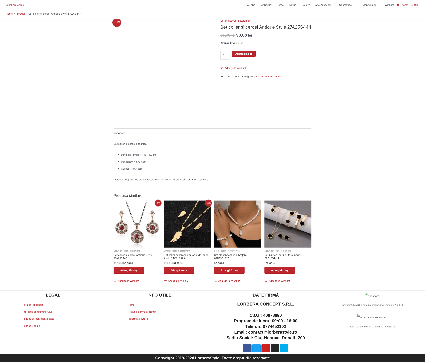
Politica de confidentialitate (38, 318)
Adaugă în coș (243, 53)
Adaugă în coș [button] (128, 270)
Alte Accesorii (323, 4)
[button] (233, 68)
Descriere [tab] (119, 133)
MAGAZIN (266, 4)
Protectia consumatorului (37, 311)
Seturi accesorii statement (235, 20)
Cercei (280, 4)
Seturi (293, 4)
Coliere (305, 4)
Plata (131, 304)
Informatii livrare (138, 318)
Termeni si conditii (33, 304)
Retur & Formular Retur (142, 311)
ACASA (251, 4)
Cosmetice (345, 4)
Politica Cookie (31, 325)
